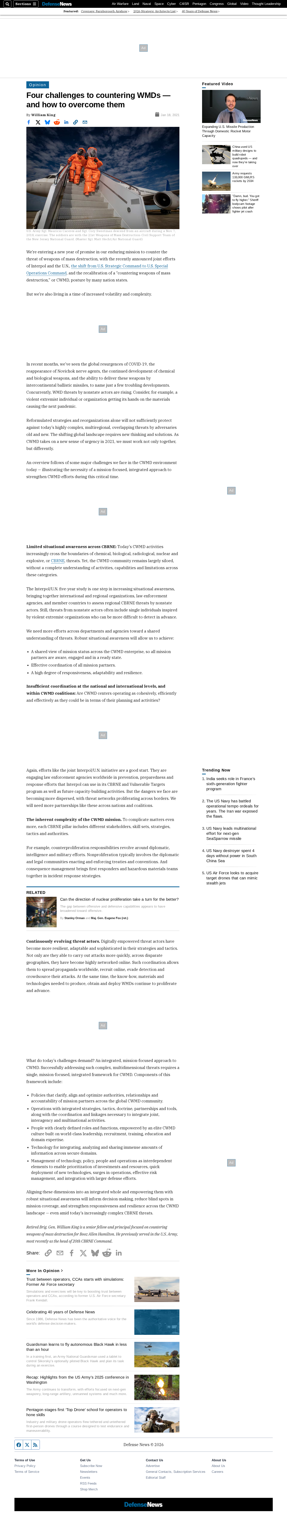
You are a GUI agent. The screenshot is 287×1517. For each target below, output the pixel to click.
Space (159, 3)
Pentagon (199, 3)
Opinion (37, 85)
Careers (217, 1472)
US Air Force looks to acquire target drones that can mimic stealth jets (232, 878)
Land (135, 3)
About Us (218, 1466)
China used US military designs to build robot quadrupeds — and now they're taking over (244, 156)
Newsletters (88, 1472)
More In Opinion (43, 1271)
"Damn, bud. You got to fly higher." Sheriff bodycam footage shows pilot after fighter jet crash (245, 203)
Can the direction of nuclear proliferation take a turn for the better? (119, 899)
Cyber (171, 3)
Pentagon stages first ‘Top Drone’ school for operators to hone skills (76, 1412)
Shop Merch (89, 1489)
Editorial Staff (156, 1477)
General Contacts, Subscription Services (175, 1472)
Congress (217, 3)
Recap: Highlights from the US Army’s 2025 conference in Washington (77, 1379)
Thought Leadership (266, 3)
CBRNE (57, 560)
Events (85, 1477)
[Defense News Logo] (57, 4)
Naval (147, 3)
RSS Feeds (88, 1483)
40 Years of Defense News (199, 11)
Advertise (153, 1466)
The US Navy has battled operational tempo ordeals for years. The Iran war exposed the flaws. (232, 808)
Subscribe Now (91, 1466)
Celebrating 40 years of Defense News (60, 1312)
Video (244, 3)
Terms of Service (26, 1472)
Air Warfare (120, 3)
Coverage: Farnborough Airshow (104, 11)
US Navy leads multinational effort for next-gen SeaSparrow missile (231, 833)
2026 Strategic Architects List (154, 11)
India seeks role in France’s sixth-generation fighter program (230, 784)
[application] (231, 106)
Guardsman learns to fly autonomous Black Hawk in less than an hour (76, 1347)
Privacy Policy (25, 1466)
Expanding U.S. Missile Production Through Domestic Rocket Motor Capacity (228, 131)
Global (232, 3)
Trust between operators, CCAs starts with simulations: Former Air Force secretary (75, 1282)
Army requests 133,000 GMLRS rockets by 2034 (243, 177)
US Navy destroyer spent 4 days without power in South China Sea (231, 856)
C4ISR (184, 3)
